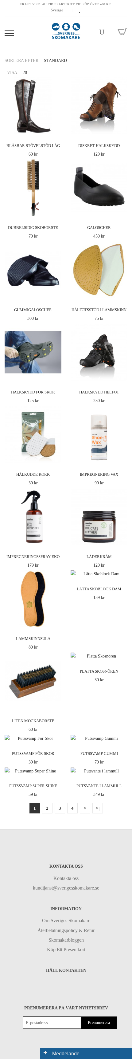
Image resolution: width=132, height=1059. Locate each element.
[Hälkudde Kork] (56, 457)
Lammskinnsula (33, 638)
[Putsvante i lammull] (122, 769)
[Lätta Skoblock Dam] (122, 572)
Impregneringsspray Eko (33, 556)
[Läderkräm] (122, 539)
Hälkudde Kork (33, 474)
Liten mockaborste (33, 721)
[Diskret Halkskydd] (122, 128)
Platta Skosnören (99, 671)
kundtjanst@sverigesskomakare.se (66, 887)
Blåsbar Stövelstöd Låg (33, 145)
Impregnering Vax (99, 474)
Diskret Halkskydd (99, 145)
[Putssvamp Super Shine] (56, 769)
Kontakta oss (66, 878)
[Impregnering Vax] (122, 457)
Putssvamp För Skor (33, 753)
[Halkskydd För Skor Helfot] (56, 375)
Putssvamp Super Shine (33, 786)
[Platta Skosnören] (122, 654)
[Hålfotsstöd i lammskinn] (122, 293)
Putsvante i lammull (99, 786)
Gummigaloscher (33, 310)
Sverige (57, 10)
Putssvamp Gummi (99, 753)
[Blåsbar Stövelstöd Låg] (56, 128)
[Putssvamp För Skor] (56, 736)
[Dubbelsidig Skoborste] (56, 211)
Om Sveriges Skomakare (66, 920)
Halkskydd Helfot (99, 392)
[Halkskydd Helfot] (122, 375)
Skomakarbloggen (66, 940)
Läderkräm (99, 556)
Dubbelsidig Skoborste (33, 227)
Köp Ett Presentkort (66, 949)
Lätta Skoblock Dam (99, 589)
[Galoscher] (122, 211)
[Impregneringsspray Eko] (56, 539)
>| (97, 808)
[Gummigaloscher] (56, 293)
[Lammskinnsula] (56, 622)
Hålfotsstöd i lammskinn (99, 310)
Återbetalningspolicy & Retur (66, 930)
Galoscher (99, 227)
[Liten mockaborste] (56, 704)
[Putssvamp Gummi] (122, 736)
